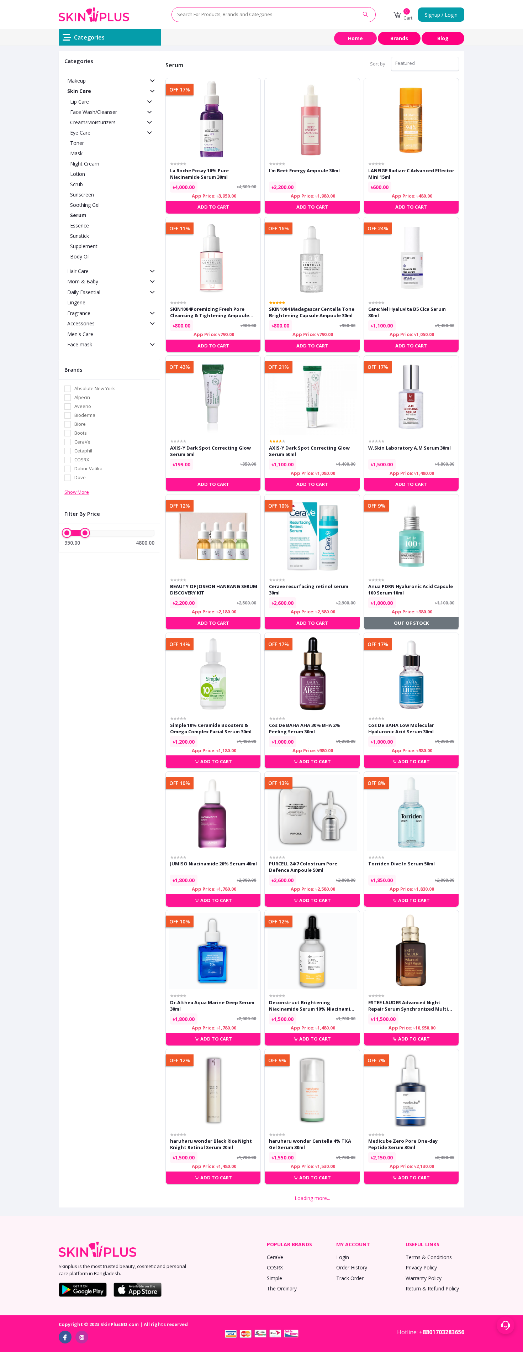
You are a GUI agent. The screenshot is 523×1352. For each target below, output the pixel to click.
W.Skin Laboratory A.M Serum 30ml (409, 448)
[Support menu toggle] (505, 1325)
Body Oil (80, 256)
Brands (399, 38)
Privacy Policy (421, 1267)
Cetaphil (83, 451)
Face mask (79, 344)
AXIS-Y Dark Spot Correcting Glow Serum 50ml (309, 451)
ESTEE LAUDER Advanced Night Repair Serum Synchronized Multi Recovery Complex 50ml (408, 1005)
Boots (80, 433)
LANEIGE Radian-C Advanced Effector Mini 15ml (411, 173)
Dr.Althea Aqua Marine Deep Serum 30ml (212, 1005)
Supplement (83, 246)
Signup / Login (441, 14)
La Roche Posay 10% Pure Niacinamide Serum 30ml (199, 173)
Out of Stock (411, 623)
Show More (76, 492)
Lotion (77, 174)
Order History (351, 1267)
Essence (79, 225)
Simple (274, 1278)
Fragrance (78, 313)
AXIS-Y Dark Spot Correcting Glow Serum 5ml (210, 451)
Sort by (377, 64)
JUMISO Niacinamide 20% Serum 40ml (213, 863)
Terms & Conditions (429, 1257)
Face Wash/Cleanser (93, 112)
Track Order (350, 1278)
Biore (80, 424)
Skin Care (79, 91)
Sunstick (79, 235)
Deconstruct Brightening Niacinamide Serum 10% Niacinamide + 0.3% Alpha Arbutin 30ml (312, 1005)
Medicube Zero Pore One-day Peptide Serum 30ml (403, 1144)
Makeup (76, 80)
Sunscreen (82, 194)
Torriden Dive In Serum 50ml (401, 863)
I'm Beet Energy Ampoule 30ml (304, 170)
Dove (80, 477)
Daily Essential (83, 292)
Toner (77, 143)
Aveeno (82, 406)
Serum (78, 215)
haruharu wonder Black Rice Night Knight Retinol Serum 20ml (211, 1144)
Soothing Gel (85, 204)
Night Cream (84, 163)
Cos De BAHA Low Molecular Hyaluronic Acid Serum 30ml (401, 728)
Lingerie (76, 302)
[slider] (67, 533)
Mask (76, 153)
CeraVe (82, 442)
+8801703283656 (441, 1332)
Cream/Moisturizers (93, 122)
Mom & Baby (82, 281)
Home (355, 38)
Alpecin (82, 397)
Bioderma (84, 415)
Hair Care (78, 271)
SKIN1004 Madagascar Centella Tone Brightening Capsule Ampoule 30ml (311, 312)
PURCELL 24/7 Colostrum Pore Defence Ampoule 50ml (303, 866)
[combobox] (425, 64)
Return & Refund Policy (432, 1288)
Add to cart (215, 761)
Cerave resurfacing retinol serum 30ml (308, 589)
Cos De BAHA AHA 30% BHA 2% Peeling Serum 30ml (304, 728)
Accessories (81, 323)
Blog (443, 38)
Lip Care (79, 101)
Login (342, 1257)
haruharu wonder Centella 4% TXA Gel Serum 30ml (310, 1144)
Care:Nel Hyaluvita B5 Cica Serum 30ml (407, 312)
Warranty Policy (424, 1278)
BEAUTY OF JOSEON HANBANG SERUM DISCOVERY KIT (213, 589)
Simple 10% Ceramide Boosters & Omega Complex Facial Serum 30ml (211, 728)
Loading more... (312, 1198)
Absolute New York (94, 388)
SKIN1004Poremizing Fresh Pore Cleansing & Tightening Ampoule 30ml (209, 312)
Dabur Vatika (88, 468)
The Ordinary (282, 1288)
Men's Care (80, 334)
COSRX (81, 459)
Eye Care (80, 132)
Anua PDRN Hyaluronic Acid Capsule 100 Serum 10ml (410, 589)
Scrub (76, 184)
